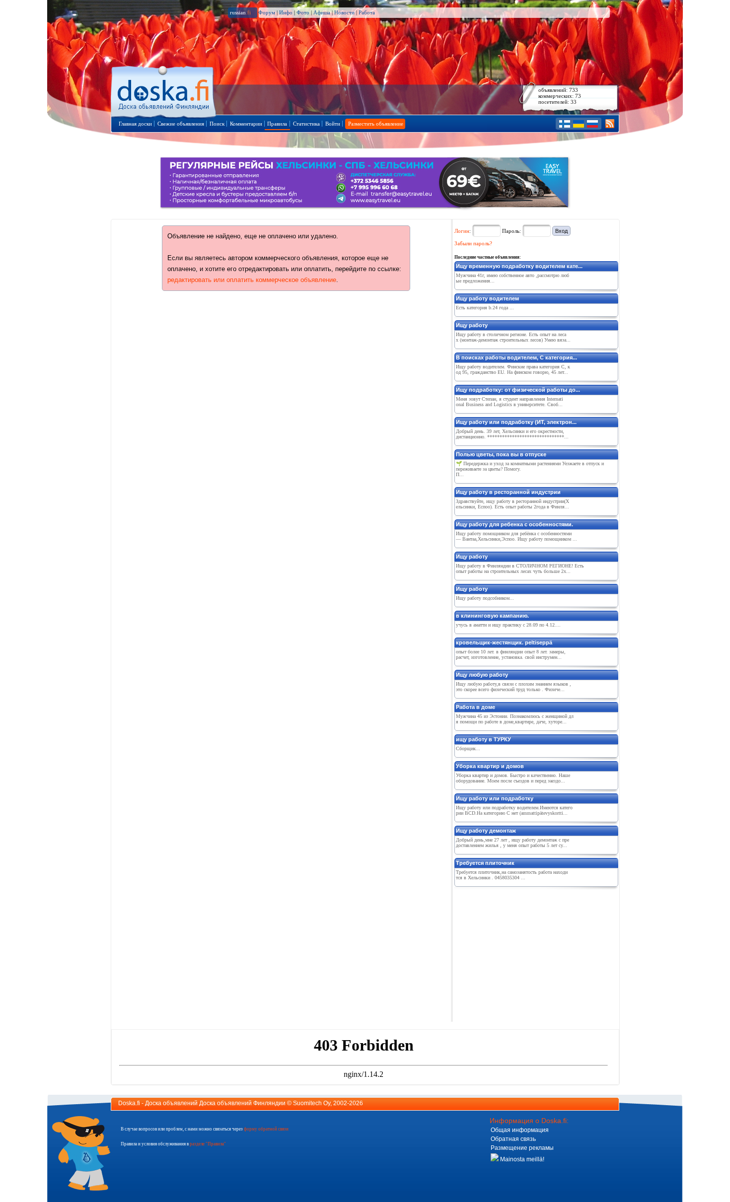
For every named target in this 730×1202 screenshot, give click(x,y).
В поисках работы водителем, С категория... (516, 357)
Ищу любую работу (482, 675)
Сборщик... (468, 748)
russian (240, 12)
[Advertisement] (528, 952)
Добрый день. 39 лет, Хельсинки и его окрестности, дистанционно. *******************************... (512, 433)
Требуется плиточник (485, 863)
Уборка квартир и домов (490, 766)
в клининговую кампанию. (492, 616)
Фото (302, 12)
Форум (266, 12)
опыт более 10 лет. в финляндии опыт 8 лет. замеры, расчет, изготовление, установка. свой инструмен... (511, 654)
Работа (367, 12)
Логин (461, 231)
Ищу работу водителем (487, 298)
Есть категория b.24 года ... (485, 307)
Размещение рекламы (522, 1147)
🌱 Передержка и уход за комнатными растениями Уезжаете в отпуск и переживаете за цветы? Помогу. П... (530, 469)
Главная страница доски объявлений (164, 90)
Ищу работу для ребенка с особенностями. (514, 524)
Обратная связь (513, 1138)
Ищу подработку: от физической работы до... (518, 390)
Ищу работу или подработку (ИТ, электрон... (516, 422)
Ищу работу (472, 325)
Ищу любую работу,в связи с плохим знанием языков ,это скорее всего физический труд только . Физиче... (513, 686)
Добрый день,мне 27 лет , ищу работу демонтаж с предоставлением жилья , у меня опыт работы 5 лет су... (512, 842)
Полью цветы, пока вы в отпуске (501, 454)
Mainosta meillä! (521, 1159)
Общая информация (520, 1130)
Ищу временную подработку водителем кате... (519, 266)
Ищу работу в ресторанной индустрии (508, 492)
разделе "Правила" (208, 1143)
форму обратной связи (266, 1129)
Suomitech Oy (311, 1103)
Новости (344, 12)
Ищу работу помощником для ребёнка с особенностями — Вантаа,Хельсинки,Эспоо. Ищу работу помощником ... (516, 536)
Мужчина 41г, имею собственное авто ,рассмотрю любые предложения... (512, 278)
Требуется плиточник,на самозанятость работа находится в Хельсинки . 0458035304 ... (512, 874)
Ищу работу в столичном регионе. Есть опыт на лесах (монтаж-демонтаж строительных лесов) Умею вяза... (513, 337)
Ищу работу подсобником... (485, 598)
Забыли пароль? (473, 243)
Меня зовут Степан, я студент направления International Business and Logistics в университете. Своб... (509, 401)
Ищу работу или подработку (494, 798)
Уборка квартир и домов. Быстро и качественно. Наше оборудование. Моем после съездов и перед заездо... (513, 778)
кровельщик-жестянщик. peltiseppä (504, 642)
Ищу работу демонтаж (486, 831)
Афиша (321, 12)
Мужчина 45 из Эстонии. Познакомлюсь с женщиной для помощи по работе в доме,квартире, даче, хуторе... (515, 718)
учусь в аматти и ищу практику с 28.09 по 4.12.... (508, 625)
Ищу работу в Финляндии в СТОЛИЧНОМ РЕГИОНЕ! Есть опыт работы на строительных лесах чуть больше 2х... (520, 568)
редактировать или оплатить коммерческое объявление (251, 279)
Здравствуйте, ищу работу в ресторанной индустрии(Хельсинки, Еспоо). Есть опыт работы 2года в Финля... (512, 503)
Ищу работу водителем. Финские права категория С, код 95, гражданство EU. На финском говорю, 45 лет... (513, 369)
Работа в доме (475, 707)
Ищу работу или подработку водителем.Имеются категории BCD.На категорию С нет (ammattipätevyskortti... (514, 810)
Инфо (285, 12)
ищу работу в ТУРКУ (483, 739)
